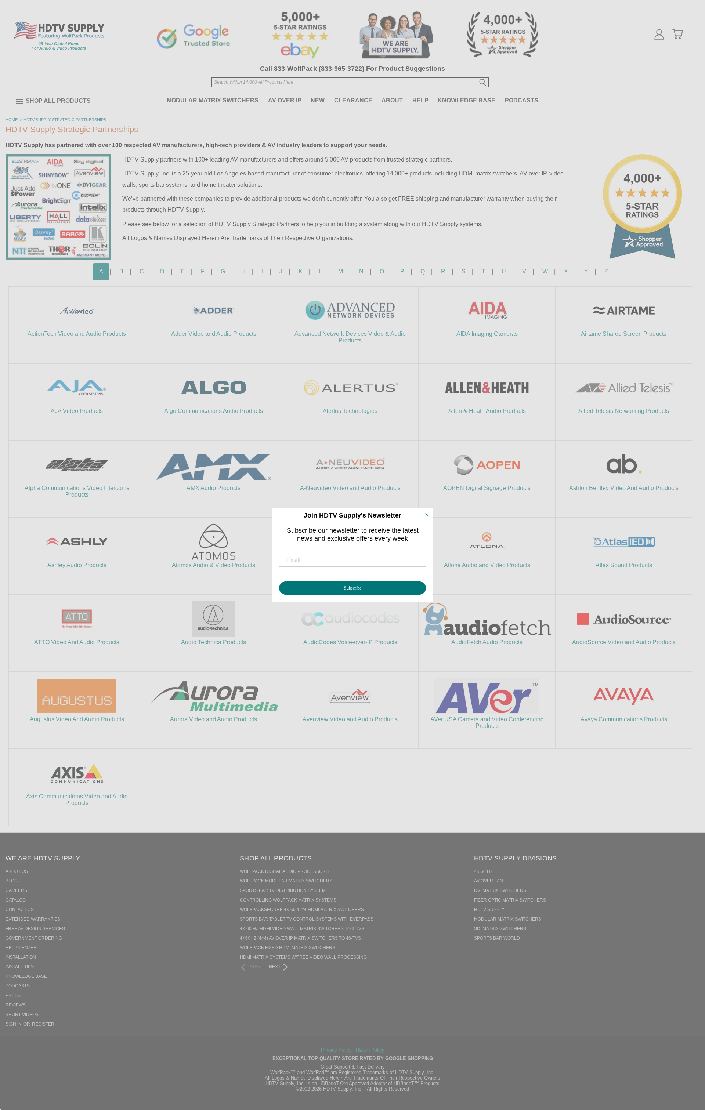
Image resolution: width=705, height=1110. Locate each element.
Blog (12, 881)
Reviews (16, 1005)
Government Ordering (34, 938)
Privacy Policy (337, 1050)
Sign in (14, 1024)
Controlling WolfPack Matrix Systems (288, 900)
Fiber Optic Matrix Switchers (510, 900)
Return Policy (370, 1050)
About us (17, 871)
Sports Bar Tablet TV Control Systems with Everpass (306, 919)
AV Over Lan (488, 881)
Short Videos (22, 1014)
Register (43, 1024)
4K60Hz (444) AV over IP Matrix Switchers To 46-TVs (300, 938)
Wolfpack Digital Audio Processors (284, 871)
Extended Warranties (33, 919)
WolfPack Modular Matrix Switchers (286, 881)
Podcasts (521, 100)
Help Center (21, 947)
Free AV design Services (35, 928)
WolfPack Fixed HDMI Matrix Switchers (287, 947)
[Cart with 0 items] (677, 34)
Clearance (353, 100)
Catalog (16, 900)
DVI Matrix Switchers (500, 890)
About (392, 100)
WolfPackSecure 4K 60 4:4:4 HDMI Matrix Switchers (302, 909)
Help (420, 100)
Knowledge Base (466, 100)
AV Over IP (284, 100)
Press (13, 995)
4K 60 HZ (483, 871)
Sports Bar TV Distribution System (283, 890)
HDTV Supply (489, 909)
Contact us (20, 909)
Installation (21, 957)
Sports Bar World (497, 938)
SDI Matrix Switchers (500, 928)
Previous (686, 1066)
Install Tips (20, 966)
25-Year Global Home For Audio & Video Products (59, 45)
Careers (16, 890)
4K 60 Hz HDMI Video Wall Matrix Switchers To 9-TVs (302, 928)
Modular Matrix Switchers (212, 100)
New (318, 100)
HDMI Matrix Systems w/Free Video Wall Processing (303, 957)
